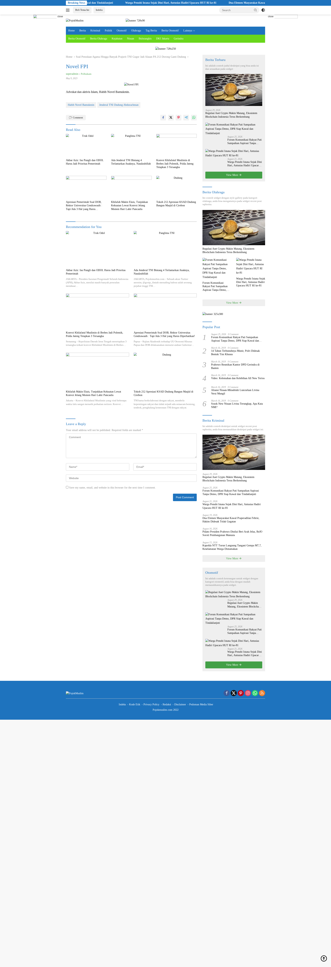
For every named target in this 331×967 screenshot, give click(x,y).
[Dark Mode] (263, 10)
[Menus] (68, 10)
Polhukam (86, 73)
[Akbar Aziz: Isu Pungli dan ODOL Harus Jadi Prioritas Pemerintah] (86, 145)
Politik (108, 30)
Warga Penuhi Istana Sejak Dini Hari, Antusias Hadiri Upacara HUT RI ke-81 (144, 2)
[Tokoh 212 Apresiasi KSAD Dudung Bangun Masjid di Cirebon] (176, 187)
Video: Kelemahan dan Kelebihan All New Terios (238, 378)
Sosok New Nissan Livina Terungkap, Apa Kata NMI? (237, 405)
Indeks (99, 9)
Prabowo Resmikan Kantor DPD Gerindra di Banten (235, 366)
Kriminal (95, 30)
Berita (82, 30)
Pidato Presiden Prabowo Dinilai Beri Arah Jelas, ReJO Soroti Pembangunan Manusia (232, 533)
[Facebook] (227, 693)
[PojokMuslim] (75, 20)
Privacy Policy (151, 704)
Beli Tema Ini (82, 9)
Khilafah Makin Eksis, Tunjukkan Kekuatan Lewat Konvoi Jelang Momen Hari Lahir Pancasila (129, 205)
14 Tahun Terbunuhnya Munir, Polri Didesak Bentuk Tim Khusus (235, 352)
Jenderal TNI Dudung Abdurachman (118, 104)
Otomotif (122, 30)
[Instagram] (248, 693)
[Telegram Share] (186, 117)
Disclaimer (180, 704)
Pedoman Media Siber (201, 704)
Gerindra (178, 38)
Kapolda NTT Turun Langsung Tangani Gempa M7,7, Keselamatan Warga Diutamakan (231, 547)
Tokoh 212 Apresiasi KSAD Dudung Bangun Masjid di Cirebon (176, 204)
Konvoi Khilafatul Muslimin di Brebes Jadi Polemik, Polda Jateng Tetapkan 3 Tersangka (174, 164)
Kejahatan (117, 38)
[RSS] (262, 693)
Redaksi (167, 704)
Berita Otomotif (170, 30)
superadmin (72, 73)
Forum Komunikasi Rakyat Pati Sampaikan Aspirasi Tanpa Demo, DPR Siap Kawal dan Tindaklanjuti (244, 141)
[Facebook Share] (163, 117)
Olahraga (136, 30)
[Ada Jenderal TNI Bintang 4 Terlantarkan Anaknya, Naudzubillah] (131, 145)
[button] (255, 10)
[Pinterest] (241, 693)
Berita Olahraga (98, 38)
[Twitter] (234, 693)
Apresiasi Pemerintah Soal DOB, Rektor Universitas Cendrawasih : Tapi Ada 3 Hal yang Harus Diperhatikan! (84, 206)
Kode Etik (134, 704)
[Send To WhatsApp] (194, 117)
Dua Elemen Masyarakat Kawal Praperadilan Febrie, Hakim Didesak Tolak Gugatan (251, 2)
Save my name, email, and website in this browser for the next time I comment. (112, 487)
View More (232, 175)
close (60, 16)
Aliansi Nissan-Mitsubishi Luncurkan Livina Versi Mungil (235, 392)
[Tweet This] (171, 117)
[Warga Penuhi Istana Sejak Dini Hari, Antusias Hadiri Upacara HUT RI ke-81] (233, 153)
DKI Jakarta (162, 38)
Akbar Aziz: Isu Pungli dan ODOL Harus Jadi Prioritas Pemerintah (84, 162)
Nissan (130, 38)
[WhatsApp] (255, 693)
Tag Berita (151, 30)
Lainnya (187, 30)
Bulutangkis (145, 38)
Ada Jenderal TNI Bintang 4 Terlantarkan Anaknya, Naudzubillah (131, 162)
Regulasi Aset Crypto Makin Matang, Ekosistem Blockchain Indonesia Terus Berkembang (231, 115)
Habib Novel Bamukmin (81, 104)
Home (71, 30)
